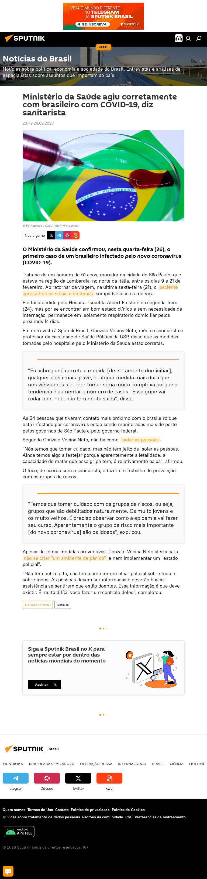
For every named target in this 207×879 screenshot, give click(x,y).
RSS (129, 817)
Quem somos (14, 809)
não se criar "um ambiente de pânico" (65, 558)
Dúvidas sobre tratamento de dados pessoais (41, 817)
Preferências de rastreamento (160, 817)
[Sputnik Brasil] (26, 42)
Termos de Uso (40, 809)
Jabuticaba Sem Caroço (51, 763)
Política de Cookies (128, 809)
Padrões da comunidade (102, 817)
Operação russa (96, 763)
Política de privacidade (90, 809)
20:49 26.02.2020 (38, 123)
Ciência (177, 763)
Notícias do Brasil (37, 605)
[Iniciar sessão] (188, 38)
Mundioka (13, 763)
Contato (62, 809)
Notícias (63, 605)
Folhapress (34, 226)
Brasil (158, 763)
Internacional (132, 763)
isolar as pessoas (140, 440)
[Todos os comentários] (8, 871)
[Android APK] (19, 832)
